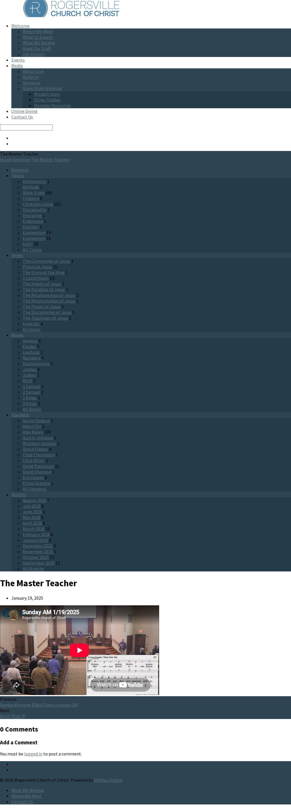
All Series (32, 329)
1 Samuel (31, 386)
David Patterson (38, 466)
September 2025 (39, 563)
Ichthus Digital (108, 780)
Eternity (31, 227)
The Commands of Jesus (46, 261)
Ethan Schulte (36, 483)
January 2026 (35, 540)
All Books (32, 409)
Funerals (31, 323)
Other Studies (47, 100)
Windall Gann (47, 94)
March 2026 (34, 529)
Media (17, 65)
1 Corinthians (36, 278)
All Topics (32, 249)
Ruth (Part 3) (12, 716)
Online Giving (24, 111)
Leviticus (31, 352)
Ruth (27, 380)
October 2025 (36, 557)
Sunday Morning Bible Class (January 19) (39, 705)
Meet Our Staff (37, 48)
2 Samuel (31, 392)
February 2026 (36, 534)
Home (6, 159)
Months (18, 494)
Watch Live (33, 71)
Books (17, 335)
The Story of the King (44, 272)
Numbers (32, 358)
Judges (29, 375)
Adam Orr (32, 426)
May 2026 (31, 517)
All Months (33, 568)
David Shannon (37, 472)
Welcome (20, 25)
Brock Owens (35, 449)
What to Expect (38, 37)
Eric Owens (33, 477)
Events (18, 60)
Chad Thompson (39, 454)
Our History (34, 54)
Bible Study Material (42, 88)
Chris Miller (34, 460)
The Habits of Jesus (42, 284)
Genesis (30, 341)
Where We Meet (38, 31)
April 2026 (32, 523)
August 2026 (34, 500)
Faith (28, 244)
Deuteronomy (36, 363)
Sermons (31, 82)
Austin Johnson (38, 437)
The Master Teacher (50, 159)
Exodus (29, 346)
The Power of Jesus (42, 306)
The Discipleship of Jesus (47, 312)
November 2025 (38, 551)
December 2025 (38, 546)
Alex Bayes (33, 432)
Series (17, 255)
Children (31, 198)
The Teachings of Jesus (45, 318)
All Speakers (35, 489)
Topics (17, 175)
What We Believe (39, 43)
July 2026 (32, 506)
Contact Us (22, 117)
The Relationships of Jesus (49, 295)
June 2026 (32, 511)
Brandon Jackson (39, 443)
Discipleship (34, 210)
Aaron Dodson (36, 420)
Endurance (33, 221)
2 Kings (30, 403)
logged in (33, 754)
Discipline (32, 215)
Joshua (30, 369)
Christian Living (38, 204)
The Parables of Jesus (44, 289)
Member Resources (52, 105)
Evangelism (34, 232)
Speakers (20, 415)
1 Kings (30, 398)
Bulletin (31, 77)
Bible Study (34, 192)
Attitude (31, 187)
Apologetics (34, 181)
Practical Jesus (37, 266)
